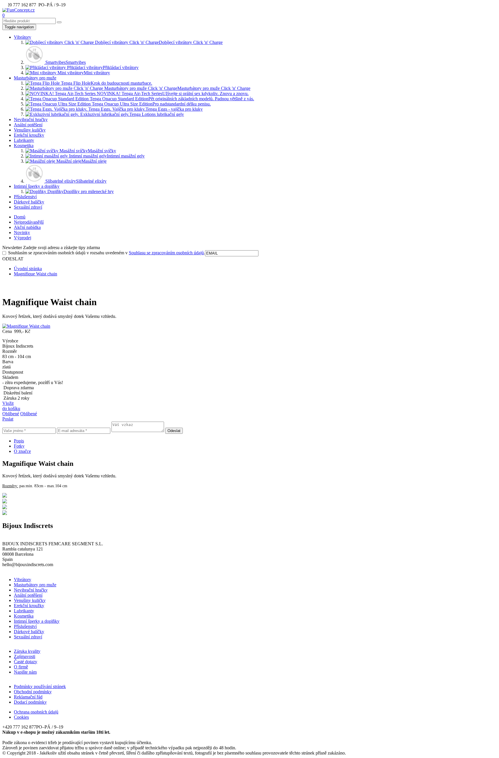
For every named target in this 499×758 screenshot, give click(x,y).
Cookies (21, 717)
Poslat (7, 418)
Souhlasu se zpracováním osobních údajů (166, 252)
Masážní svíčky (87, 150)
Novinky (22, 232)
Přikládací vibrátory (102, 67)
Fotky (19, 446)
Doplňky (80, 191)
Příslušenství (25, 196)
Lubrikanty (24, 140)
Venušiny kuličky (30, 129)
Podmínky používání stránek (40, 686)
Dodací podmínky (30, 702)
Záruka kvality (27, 651)
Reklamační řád (28, 696)
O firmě (21, 666)
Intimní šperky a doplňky (36, 186)
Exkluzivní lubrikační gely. (131, 114)
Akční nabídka (27, 227)
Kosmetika (23, 145)
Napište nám (25, 672)
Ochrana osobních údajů (36, 711)
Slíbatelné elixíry (75, 181)
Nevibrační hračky (31, 119)
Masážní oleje (81, 161)
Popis (19, 440)
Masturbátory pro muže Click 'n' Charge (176, 88)
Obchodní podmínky (33, 691)
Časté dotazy (25, 661)
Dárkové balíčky (29, 201)
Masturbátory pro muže (35, 77)
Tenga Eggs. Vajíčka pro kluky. (145, 109)
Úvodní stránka (28, 268)
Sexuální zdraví (28, 207)
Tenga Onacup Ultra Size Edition (151, 103)
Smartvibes (65, 62)
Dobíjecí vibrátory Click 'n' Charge (158, 42)
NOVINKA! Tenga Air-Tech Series (172, 93)
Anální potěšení (28, 124)
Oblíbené (10, 413)
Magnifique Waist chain (35, 273)
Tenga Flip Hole (106, 83)
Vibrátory (22, 37)
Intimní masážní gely (106, 155)
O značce (22, 451)
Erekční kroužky (29, 135)
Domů (19, 216)
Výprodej (22, 237)
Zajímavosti (24, 656)
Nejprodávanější (29, 222)
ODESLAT (12, 258)
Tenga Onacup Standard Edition (171, 98)
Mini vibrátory (83, 72)
